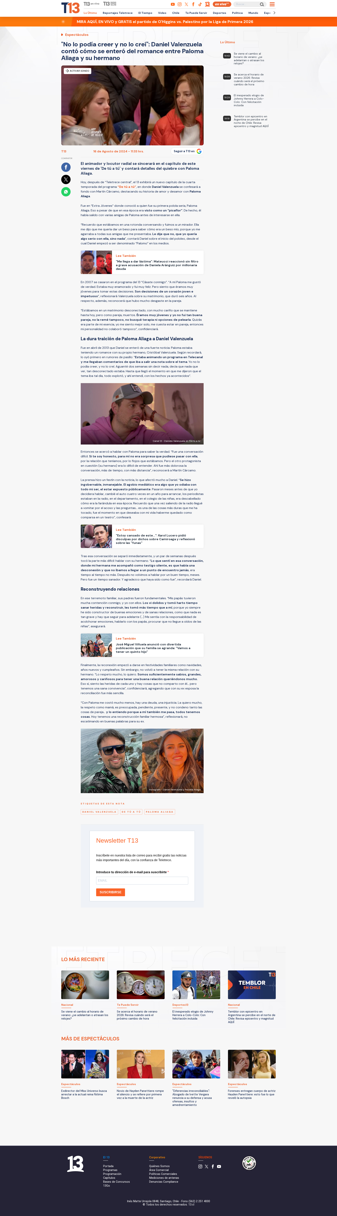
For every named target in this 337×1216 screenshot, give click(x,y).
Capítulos (109, 1178)
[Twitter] (206, 1167)
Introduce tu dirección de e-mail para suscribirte (132, 872)
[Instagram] (200, 1167)
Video (162, 13)
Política (237, 13)
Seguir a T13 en (184, 151)
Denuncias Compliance (163, 1181)
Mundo (253, 13)
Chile (175, 13)
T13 (63, 151)
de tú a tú (131, 811)
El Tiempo (145, 13)
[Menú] (272, 4)
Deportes (219, 13)
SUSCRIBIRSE (110, 892)
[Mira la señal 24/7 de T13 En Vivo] (222, 4)
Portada (108, 1166)
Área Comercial (159, 1170)
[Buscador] (261, 4)
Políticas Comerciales (163, 1174)
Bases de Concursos (116, 1181)
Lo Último (90, 13)
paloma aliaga (160, 811)
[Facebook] (213, 1167)
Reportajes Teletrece (118, 13)
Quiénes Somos (159, 1166)
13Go (106, 1185)
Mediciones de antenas (164, 1178)
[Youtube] (219, 1167)
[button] (274, 13)
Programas (110, 1170)
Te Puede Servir (196, 13)
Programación (112, 1174)
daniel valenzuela (99, 811)
